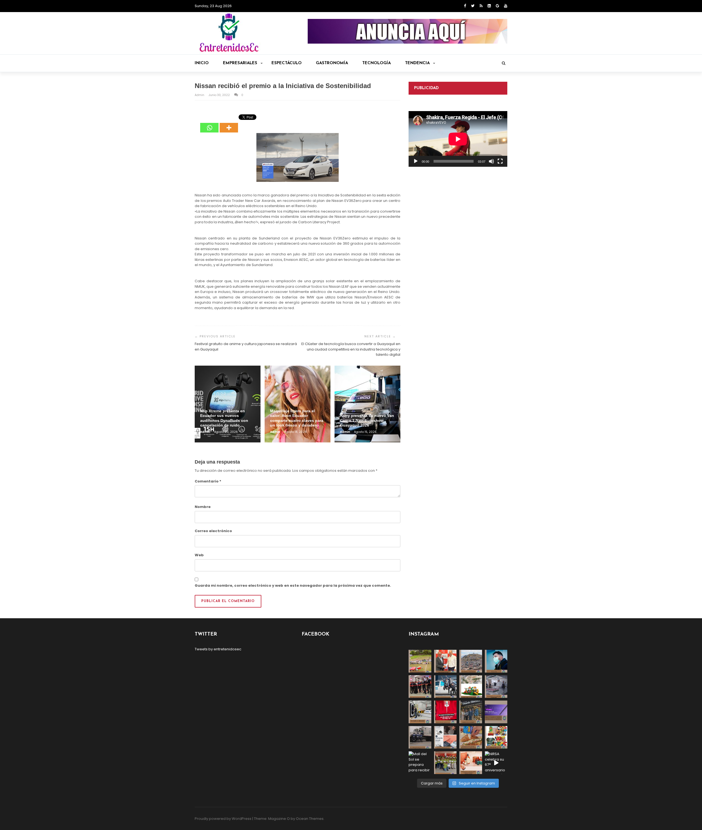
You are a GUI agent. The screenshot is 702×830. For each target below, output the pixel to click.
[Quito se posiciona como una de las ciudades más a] (470, 661)
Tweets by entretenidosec (218, 649)
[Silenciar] (491, 161)
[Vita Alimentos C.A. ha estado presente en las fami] (496, 686)
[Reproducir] (415, 161)
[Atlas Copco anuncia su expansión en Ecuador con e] (445, 686)
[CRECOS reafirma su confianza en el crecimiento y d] (420, 686)
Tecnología (376, 63)
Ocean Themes (310, 818)
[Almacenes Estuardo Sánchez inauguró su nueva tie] (470, 712)
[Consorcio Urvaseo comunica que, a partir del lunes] (420, 737)
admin (200, 95)
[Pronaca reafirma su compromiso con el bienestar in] (420, 661)
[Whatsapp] (209, 123)
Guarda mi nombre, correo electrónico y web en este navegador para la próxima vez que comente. (293, 585)
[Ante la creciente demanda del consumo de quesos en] (470, 737)
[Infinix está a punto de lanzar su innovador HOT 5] (496, 712)
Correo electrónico (213, 530)
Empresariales (240, 63)
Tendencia (417, 63)
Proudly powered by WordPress (223, 818)
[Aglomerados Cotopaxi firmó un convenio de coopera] (445, 661)
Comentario (208, 481)
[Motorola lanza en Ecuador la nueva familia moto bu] (445, 737)
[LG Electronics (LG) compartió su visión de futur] (420, 712)
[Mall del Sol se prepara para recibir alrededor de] (420, 762)
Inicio (202, 63)
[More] (229, 123)
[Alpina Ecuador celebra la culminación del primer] (445, 762)
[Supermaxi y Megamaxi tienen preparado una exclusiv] (496, 737)
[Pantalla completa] (500, 161)
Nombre (203, 506)
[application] (458, 139)
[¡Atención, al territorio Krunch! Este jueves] (445, 712)
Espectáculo (286, 63)
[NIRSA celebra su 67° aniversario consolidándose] (496, 762)
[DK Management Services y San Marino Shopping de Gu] (470, 686)
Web (199, 555)
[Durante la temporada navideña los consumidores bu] (470, 762)
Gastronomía (332, 63)
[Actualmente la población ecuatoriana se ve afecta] (496, 661)
